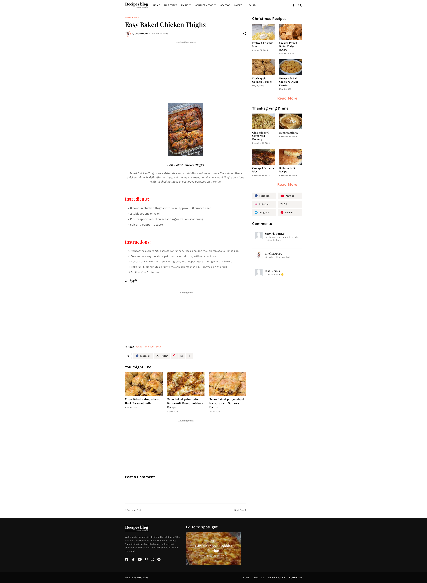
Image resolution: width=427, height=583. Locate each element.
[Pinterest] (174, 356)
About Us (259, 577)
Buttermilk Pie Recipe (287, 170)
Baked (137, 18)
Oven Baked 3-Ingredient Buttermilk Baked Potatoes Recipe (185, 403)
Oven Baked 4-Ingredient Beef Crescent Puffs (142, 401)
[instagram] (152, 559)
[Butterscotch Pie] (290, 121)
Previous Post (134, 510)
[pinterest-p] (146, 559)
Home (156, 5)
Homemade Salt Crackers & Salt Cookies (288, 82)
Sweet (238, 5)
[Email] (181, 356)
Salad (252, 5)
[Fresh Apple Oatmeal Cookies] (263, 67)
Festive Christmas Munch (262, 44)
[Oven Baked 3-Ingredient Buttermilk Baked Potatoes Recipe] (185, 384)
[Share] (244, 34)
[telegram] (158, 559)
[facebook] (126, 559)
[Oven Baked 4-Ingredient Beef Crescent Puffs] (144, 384)
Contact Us (295, 577)
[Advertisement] (185, 67)
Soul (158, 346)
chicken (149, 346)
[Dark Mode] (294, 5)
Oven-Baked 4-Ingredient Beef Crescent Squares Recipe (226, 403)
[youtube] (140, 559)
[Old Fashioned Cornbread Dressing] (263, 121)
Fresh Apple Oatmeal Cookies (262, 80)
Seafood (225, 5)
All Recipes (170, 5)
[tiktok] (133, 559)
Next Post (239, 510)
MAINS (184, 5)
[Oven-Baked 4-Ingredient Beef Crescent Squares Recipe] (227, 384)
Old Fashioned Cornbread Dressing (260, 136)
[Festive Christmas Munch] (263, 32)
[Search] (299, 5)
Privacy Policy (276, 577)
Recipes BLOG (134, 577)
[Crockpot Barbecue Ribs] (263, 157)
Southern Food (204, 5)
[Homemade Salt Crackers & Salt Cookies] (290, 67)
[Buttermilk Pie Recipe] (290, 157)
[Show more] (189, 356)
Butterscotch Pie (288, 132)
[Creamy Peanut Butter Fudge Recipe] (290, 32)
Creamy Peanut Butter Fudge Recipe (288, 46)
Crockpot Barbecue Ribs (263, 170)
